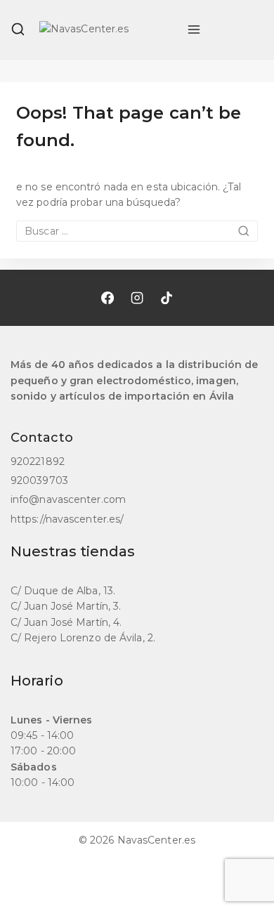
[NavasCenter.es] (106, 29)
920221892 (38, 461)
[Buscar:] (137, 231)
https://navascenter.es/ (67, 519)
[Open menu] (194, 29)
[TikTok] (166, 297)
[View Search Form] (18, 29)
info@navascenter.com (68, 499)
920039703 (39, 480)
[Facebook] (107, 297)
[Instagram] (137, 297)
